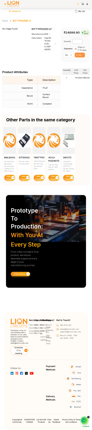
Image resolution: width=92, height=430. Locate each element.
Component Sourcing (33, 332)
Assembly (33, 328)
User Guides (49, 336)
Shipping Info (49, 331)
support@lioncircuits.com (70, 332)
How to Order (49, 326)
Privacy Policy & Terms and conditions (71, 421)
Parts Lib (49, 421)
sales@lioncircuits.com (19, 343)
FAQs (48, 343)
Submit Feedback (56, 421)
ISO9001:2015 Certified (29, 421)
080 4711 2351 (65, 325)
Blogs (48, 341)
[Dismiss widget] (88, 417)
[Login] (87, 4)
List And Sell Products (41, 421)
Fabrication (33, 325)
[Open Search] (78, 4)
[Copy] (53, 29)
